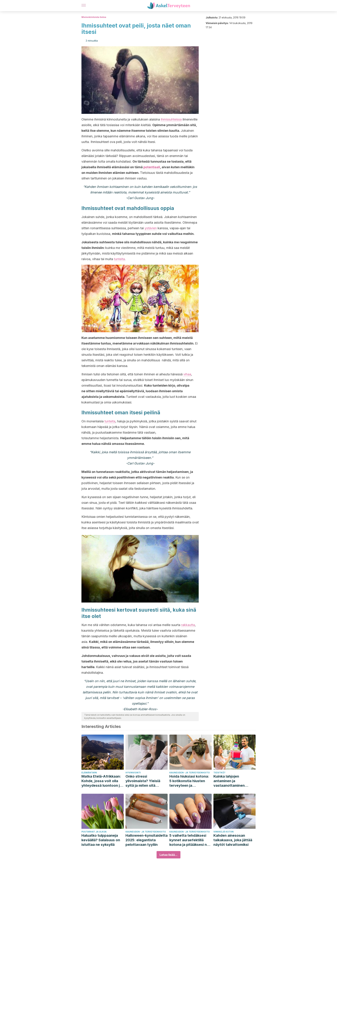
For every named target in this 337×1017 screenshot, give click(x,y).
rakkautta (188, 625)
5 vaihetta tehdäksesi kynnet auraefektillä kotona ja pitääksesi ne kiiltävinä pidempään (189, 840)
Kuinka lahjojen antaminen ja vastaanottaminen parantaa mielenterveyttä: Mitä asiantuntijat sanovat (231, 781)
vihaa (187, 374)
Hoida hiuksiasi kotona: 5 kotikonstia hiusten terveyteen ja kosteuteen (189, 781)
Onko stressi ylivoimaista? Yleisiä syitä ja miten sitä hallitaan (142, 781)
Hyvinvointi (133, 772)
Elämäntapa (89, 772)
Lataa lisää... (168, 855)
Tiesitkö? (219, 772)
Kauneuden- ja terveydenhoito (189, 772)
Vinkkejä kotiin (223, 831)
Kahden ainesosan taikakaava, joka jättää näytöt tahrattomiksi (232, 840)
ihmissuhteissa (171, 119)
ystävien (151, 228)
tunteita (119, 259)
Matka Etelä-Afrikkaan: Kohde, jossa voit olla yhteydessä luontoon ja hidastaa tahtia (101, 781)
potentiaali (151, 167)
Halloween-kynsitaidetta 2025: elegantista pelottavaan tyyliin (146, 840)
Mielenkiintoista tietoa (93, 17)
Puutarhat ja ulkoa (94, 831)
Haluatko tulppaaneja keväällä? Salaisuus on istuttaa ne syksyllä (100, 840)
